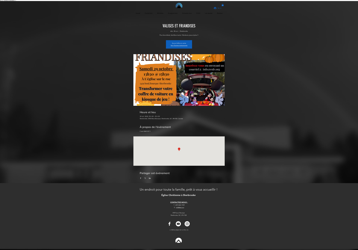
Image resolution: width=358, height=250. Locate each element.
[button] (223, 4)
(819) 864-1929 (180, 205)
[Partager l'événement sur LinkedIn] (150, 178)
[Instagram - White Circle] (187, 223)
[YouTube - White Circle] (178, 223)
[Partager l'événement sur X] (145, 178)
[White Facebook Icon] (169, 223)
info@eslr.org (180, 207)
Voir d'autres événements (179, 45)
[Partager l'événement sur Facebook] (141, 178)
